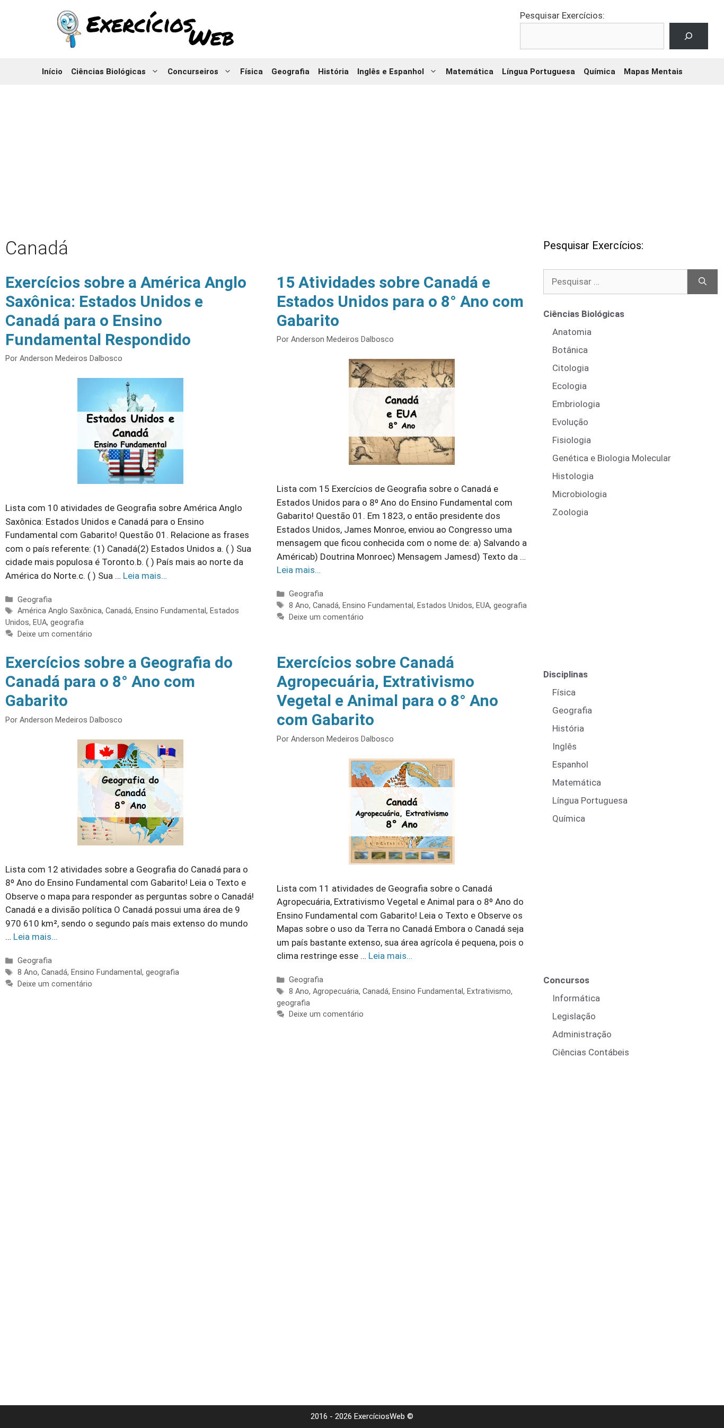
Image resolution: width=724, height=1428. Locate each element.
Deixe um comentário (54, 634)
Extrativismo (489, 991)
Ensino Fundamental (170, 610)
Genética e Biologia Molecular (611, 458)
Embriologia (576, 404)
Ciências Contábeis (590, 1052)
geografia (67, 622)
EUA (40, 622)
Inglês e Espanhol (390, 71)
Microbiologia (579, 494)
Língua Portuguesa (538, 71)
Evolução (570, 422)
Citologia (570, 368)
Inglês (564, 746)
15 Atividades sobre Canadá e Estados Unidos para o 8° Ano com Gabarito (400, 301)
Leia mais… (145, 575)
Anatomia (571, 332)
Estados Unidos (444, 605)
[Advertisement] (362, 153)
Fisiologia (571, 440)
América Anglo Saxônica (59, 610)
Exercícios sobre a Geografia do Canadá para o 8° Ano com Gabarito (119, 681)
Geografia (290, 71)
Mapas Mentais (653, 71)
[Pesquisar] (702, 282)
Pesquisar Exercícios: (562, 15)
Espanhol (570, 764)
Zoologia (570, 512)
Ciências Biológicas (108, 71)
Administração (582, 1034)
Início (52, 71)
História (333, 71)
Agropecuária (336, 991)
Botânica (570, 350)
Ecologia (569, 386)
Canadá (118, 610)
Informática (576, 998)
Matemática (469, 71)
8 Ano (299, 605)
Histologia (573, 476)
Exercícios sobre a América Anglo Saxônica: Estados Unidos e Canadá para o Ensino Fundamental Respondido (125, 311)
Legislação (574, 1016)
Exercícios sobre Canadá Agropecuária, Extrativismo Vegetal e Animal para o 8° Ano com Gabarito (387, 691)
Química (599, 71)
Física (251, 71)
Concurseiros (192, 71)
